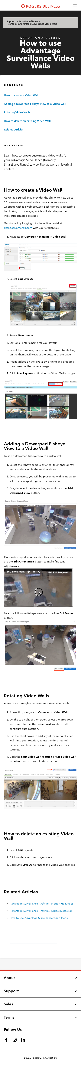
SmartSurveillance (28, 21)
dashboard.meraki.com (18, 227)
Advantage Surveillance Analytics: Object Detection (41, 910)
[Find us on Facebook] (6, 1039)
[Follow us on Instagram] (15, 1039)
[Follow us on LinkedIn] (23, 1039)
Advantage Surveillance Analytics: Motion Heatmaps (41, 903)
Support (11, 21)
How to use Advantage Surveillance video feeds (39, 918)
